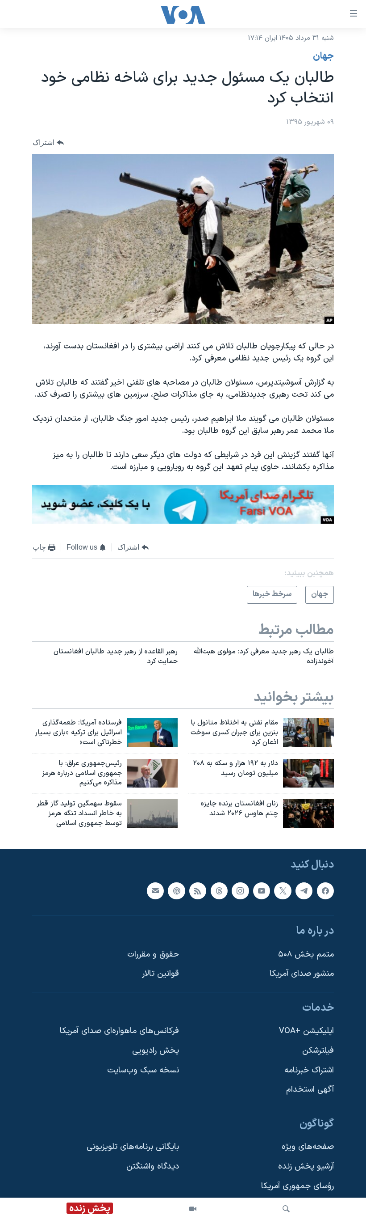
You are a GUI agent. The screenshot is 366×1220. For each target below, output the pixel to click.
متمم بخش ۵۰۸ (306, 954)
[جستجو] (286, 1209)
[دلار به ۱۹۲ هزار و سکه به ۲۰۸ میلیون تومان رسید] (308, 773)
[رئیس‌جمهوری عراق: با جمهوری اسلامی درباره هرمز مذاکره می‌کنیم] (152, 773)
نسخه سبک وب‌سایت (143, 1070)
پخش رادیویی (155, 1051)
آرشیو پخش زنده (306, 1167)
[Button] (48, 142)
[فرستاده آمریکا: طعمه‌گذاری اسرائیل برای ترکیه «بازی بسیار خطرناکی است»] (152, 732)
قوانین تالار (160, 974)
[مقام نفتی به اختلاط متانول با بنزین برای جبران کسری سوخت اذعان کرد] (308, 732)
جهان (323, 56)
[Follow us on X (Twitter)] (282, 890)
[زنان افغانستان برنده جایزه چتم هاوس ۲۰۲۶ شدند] (308, 813)
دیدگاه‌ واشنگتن (152, 1167)
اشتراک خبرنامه (309, 1070)
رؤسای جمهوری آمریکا (297, 1186)
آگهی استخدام (310, 1090)
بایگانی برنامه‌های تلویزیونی (133, 1147)
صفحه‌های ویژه (308, 1147)
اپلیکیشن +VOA (306, 1031)
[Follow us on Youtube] (261, 890)
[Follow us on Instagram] (240, 890)
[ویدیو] (192, 1209)
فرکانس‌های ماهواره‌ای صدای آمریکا (119, 1031)
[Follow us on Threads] (219, 890)
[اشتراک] (155, 890)
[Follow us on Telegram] (303, 890)
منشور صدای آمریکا (302, 974)
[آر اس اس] (197, 890)
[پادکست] (176, 890)
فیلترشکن (318, 1051)
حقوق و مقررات (153, 954)
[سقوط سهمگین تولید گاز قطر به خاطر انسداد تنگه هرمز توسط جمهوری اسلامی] (152, 813)
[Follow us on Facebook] (325, 890)
